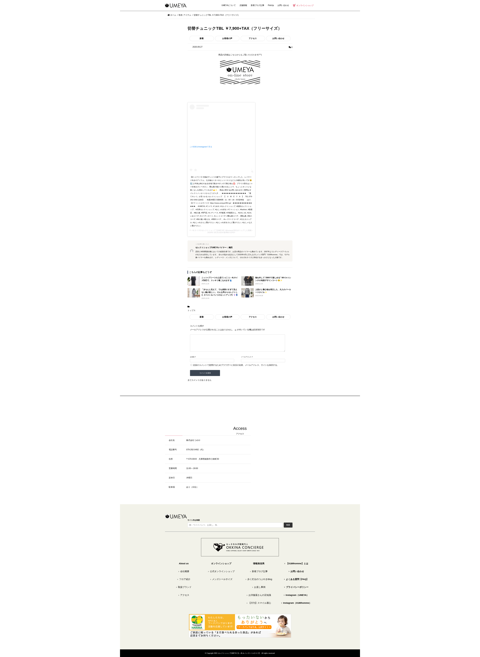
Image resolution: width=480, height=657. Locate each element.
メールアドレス (246, 357)
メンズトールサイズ (221, 579)
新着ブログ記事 (257, 5)
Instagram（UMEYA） (296, 595)
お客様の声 (227, 38)
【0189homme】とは (296, 563)
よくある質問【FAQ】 (296, 579)
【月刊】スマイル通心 (259, 603)
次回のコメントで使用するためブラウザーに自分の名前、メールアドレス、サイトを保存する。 (236, 365)
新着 (202, 38)
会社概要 (183, 571)
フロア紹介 (183, 579)
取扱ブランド (184, 587)
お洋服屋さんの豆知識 (259, 595)
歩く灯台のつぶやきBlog (259, 579)
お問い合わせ (278, 38)
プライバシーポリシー (296, 587)
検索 (288, 525)
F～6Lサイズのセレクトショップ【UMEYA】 (207, 230)
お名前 (192, 357)
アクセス (253, 38)
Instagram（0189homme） (296, 603)
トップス (192, 310)
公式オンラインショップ (221, 571)
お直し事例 (258, 587)
